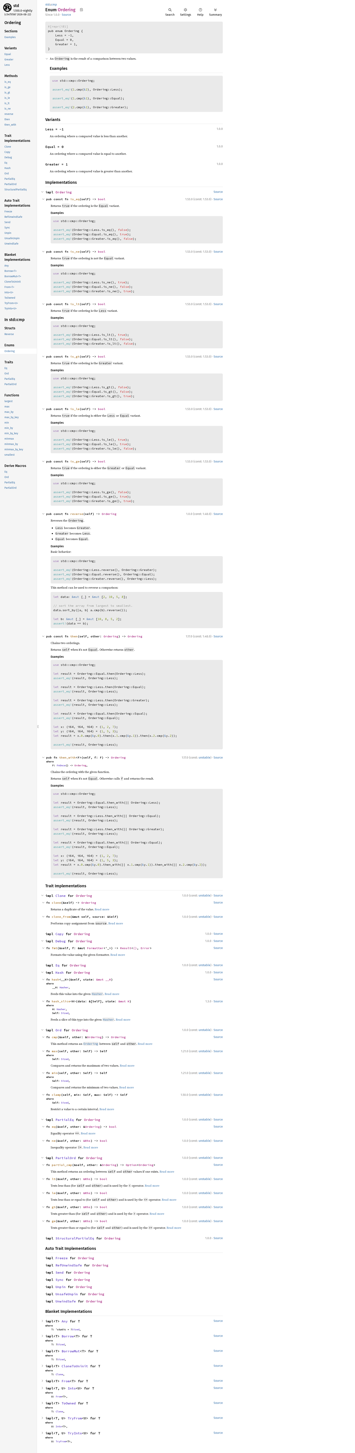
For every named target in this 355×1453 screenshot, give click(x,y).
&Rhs (87, 1141)
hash (55, 979)
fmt (54, 948)
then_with (67, 757)
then (74, 636)
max (54, 1051)
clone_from (61, 916)
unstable (204, 757)
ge (53, 1221)
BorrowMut (71, 1351)
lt (53, 1179)
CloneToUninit (75, 1366)
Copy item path (81, 9)
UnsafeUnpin (66, 1294)
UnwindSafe (65, 1301)
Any (65, 1321)
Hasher (64, 987)
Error (145, 948)
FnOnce (61, 765)
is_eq (75, 199)
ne (53, 1141)
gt (53, 1207)
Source (66, 14)
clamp (56, 1095)
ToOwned (69, 1403)
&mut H (123, 1001)
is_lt (75, 304)
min (54, 1073)
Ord (58, 1030)
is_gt (75, 356)
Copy (59, 934)
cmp (54, 4)
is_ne (75, 251)
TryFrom (75, 1418)
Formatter (95, 948)
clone (56, 902)
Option (131, 1165)
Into (72, 1388)
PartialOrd (65, 1158)
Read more (102, 909)
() (135, 948)
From (66, 1381)
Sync (59, 1280)
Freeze (61, 1258)
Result (125, 948)
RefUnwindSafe (68, 1265)
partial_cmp (62, 1165)
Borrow (68, 1336)
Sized (64, 1013)
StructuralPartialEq (74, 1238)
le (53, 1193)
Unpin (60, 1287)
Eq (57, 965)
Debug (60, 941)
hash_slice (61, 1001)
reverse (76, 514)
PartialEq (64, 1120)
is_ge (75, 461)
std (16, 5)
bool (101, 199)
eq (53, 1126)
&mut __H (103, 979)
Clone (60, 896)
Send (59, 1272)
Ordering (63, 192)
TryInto (75, 1433)
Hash (59, 972)
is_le (75, 409)
